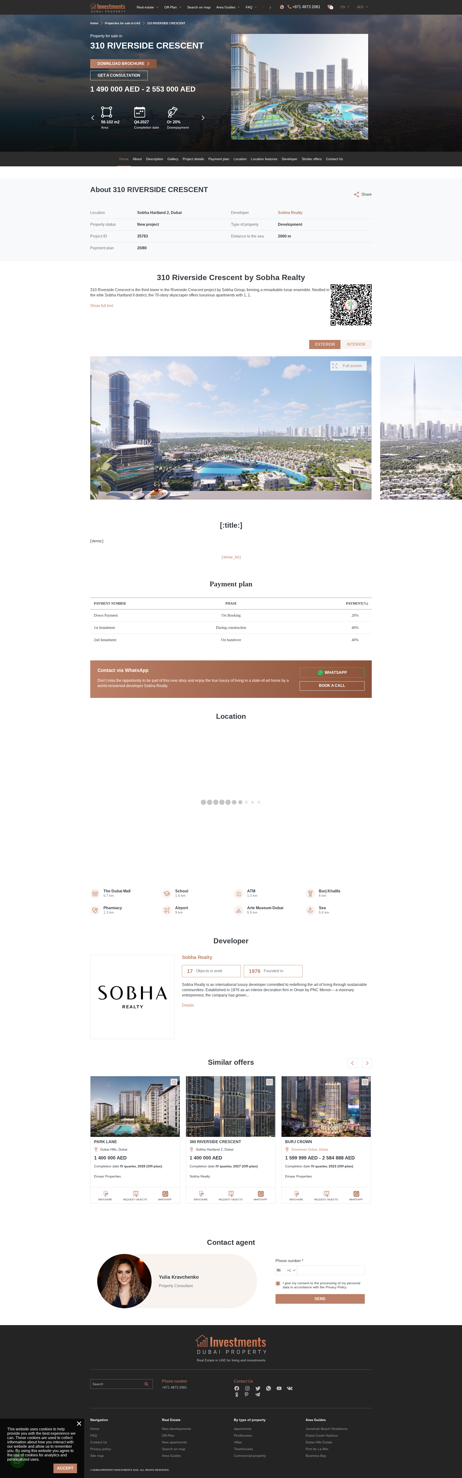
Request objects (135, 1199)
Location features (264, 159)
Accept (65, 1468)
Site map (97, 1456)
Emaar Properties (107, 1176)
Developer (289, 159)
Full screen (352, 366)
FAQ (93, 1435)
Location (240, 159)
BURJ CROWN (298, 1142)
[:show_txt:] (231, 557)
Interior (356, 344)
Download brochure (121, 64)
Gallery (172, 159)
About (137, 159)
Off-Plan (168, 1435)
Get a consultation (119, 75)
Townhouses (243, 1449)
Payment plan (218, 159)
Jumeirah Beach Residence (326, 1429)
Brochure (105, 1199)
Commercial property (250, 1456)
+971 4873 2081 (306, 7)
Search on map (173, 1449)
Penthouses (243, 1435)
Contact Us (334, 159)
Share (366, 194)
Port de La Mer (317, 1449)
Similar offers (312, 159)
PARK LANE (105, 1142)
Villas (238, 1442)
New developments (176, 1429)
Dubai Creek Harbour (322, 1435)
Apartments (242, 1429)
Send (320, 1299)
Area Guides (171, 1456)
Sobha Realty (290, 213)
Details (188, 1005)
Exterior (325, 344)
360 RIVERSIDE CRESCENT (215, 1142)
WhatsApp (336, 672)
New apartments (174, 1442)
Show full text (101, 306)
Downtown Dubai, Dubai (309, 1149)
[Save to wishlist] (174, 1082)
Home (123, 159)
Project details (193, 159)
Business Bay (316, 1456)
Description (154, 159)
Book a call (332, 685)
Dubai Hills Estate (319, 1442)
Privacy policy (100, 1449)
